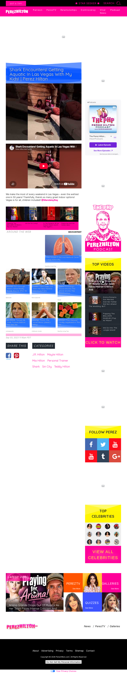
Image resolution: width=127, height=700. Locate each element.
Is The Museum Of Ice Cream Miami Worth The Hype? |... (51, 225)
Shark (36, 366)
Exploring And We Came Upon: (68, 224)
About (35, 650)
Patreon (37, 10)
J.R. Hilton (38, 354)
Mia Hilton (38, 360)
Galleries (115, 626)
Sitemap (79, 650)
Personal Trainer (57, 360)
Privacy (60, 650)
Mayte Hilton (55, 354)
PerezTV (51, 10)
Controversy (88, 10)
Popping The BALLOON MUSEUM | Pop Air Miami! (14, 225)
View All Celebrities (103, 554)
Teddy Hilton (62, 366)
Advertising (47, 650)
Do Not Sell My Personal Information (63, 662)
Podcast (115, 10)
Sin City (47, 366)
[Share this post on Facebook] (8, 355)
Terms (69, 650)
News (87, 626)
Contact (90, 650)
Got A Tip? (16, 3)
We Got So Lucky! (31, 223)
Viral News (103, 11)
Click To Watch (103, 342)
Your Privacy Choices (66, 671)
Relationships (69, 10)
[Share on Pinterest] (16, 355)
